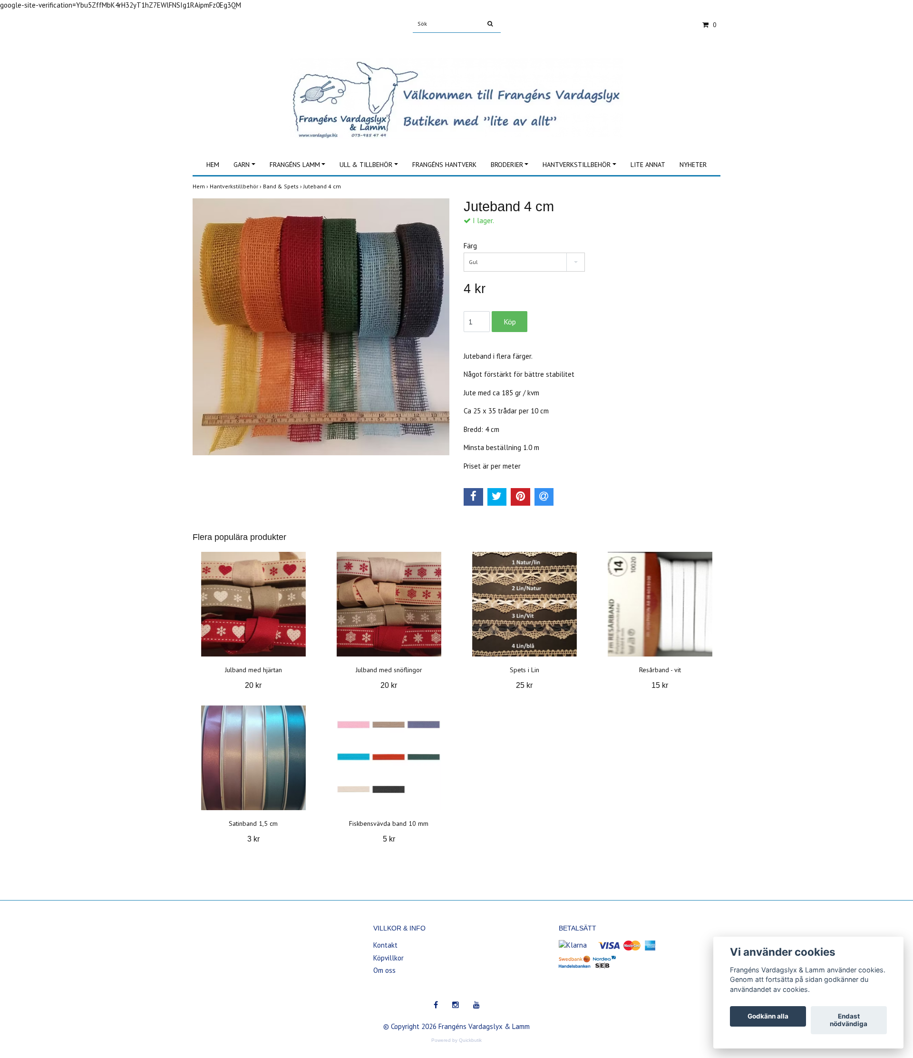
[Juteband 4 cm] (321, 326)
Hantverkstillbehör (577, 164)
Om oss (384, 970)
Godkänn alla (768, 1016)
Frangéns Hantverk (444, 164)
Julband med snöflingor (389, 670)
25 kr (524, 685)
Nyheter (693, 164)
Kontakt (385, 945)
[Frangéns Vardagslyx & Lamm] (456, 87)
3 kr (253, 839)
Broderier (507, 164)
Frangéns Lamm (295, 164)
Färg (470, 245)
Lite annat (648, 164)
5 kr (389, 839)
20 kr (253, 685)
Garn (241, 164)
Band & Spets (283, 186)
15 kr (659, 685)
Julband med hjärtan (253, 670)
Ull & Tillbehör (366, 164)
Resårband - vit (660, 670)
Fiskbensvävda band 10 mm (388, 823)
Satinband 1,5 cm (253, 823)
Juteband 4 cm (322, 186)
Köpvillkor (388, 957)
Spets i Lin (524, 670)
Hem (212, 164)
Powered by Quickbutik (456, 1040)
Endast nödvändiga (848, 1020)
